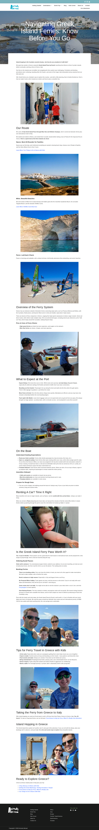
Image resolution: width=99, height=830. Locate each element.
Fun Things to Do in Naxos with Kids (29, 791)
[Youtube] (75, 810)
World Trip (57, 5)
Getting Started (36, 5)
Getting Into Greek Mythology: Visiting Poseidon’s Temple (36, 787)
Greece (49, 18)
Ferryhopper (22, 587)
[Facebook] (85, 1)
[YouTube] (89, 1)
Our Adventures (85, 8)
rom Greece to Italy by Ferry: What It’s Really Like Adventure (64, 718)
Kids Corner (72, 5)
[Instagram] (87, 1)
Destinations (46, 5)
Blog (65, 5)
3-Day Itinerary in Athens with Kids (29, 785)
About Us (80, 5)
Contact (87, 5)
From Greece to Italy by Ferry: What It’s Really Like (33, 789)
